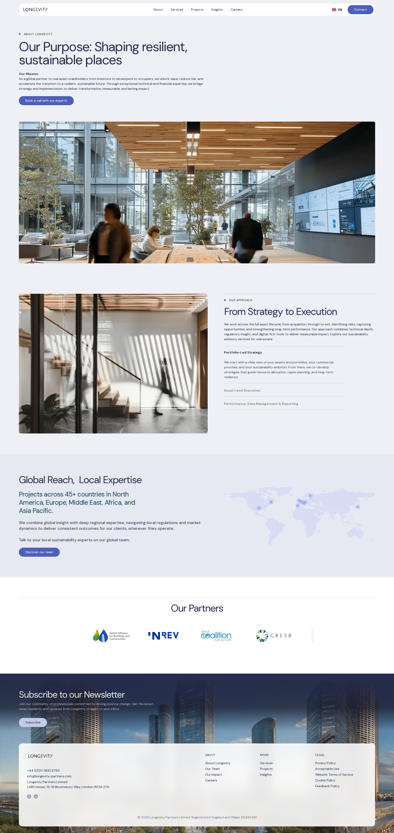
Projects (266, 769)
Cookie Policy (325, 780)
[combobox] (337, 10)
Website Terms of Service (334, 774)
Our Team (212, 769)
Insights (266, 774)
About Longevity (217, 763)
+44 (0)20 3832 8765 (43, 770)
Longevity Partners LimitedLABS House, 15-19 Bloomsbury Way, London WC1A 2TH (68, 784)
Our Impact (213, 774)
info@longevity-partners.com (49, 776)
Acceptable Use (327, 769)
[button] (158, 9)
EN (340, 10)
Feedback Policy (327, 786)
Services (266, 763)
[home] (35, 10)
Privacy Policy (325, 763)
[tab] (284, 365)
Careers (211, 780)
